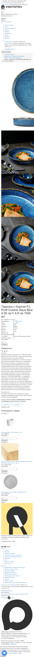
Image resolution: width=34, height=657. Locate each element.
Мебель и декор (9, 581)
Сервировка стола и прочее (12, 576)
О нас (6, 26)
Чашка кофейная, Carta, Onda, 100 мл (11, 432)
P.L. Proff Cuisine (17, 321)
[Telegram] (5, 351)
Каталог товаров (9, 54)
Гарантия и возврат (10, 553)
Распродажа (8, 33)
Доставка (7, 36)
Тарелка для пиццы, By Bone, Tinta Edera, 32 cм (14, 492)
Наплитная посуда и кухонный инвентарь (16, 582)
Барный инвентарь (10, 577)
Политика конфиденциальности (13, 556)
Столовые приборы (10, 571)
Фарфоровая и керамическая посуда (14, 56)
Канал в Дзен (14, 594)
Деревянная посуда (10, 572)
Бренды (7, 30)
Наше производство (10, 28)
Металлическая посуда (11, 574)
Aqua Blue (15, 323)
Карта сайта (8, 563)
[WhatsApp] (7, 351)
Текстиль (7, 579)
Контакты (7, 38)
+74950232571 (13, 644)
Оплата (7, 35)
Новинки (7, 31)
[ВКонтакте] (2, 351)
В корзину (4, 344)
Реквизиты (7, 558)
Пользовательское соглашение (13, 555)
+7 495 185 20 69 (6, 2)
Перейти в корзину (6, 21)
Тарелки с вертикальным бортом (13, 57)
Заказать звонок (6, 52)
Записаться (6, 404)
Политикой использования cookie (13, 653)
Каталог (3, 566)
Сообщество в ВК (23, 594)
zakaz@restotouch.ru (10, 49)
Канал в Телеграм (6, 594)
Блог (6, 560)
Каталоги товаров (9, 561)
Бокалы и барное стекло (11, 569)
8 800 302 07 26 (5, 4)
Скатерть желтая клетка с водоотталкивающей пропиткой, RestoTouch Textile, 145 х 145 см (17, 462)
